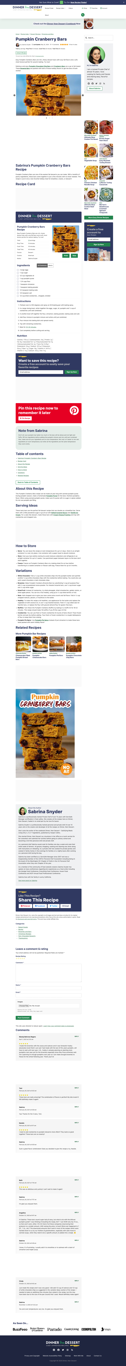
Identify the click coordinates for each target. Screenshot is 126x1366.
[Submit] (86, 38)
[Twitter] (96, 83)
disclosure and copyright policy (27, 919)
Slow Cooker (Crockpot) (90, 135)
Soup (85, 158)
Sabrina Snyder (26, 44)
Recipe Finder (49, 8)
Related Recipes (23, 475)
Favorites (94, 8)
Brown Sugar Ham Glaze (104, 139)
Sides (100, 202)
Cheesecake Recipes (21, 653)
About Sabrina (94, 88)
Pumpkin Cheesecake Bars (39, 656)
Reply (77, 1036)
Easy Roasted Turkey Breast (104, 162)
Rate (74, 256)
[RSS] (104, 83)
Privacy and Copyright (32, 1356)
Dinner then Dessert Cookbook (61, 24)
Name (18, 985)
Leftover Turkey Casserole (105, 184)
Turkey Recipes (103, 158)
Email (18, 992)
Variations (21, 473)
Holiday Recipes (53, 653)
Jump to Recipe (21, 53)
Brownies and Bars (48, 34)
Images (20, 1002)
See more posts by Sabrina (27, 880)
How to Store (22, 470)
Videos (71, 8)
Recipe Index (60, 8)
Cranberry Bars (59, 66)
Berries (20, 929)
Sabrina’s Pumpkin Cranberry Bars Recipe (32, 458)
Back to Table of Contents (28, 482)
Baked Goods (23, 927)
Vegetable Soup (90, 161)
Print (66, 256)
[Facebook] (92, 83)
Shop (85, 8)
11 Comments (55, 44)
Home (17, 34)
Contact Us (98, 1356)
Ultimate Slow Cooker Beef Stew (89, 207)
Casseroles (102, 180)
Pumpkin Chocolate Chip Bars (74, 656)
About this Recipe (24, 464)
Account (104, 8)
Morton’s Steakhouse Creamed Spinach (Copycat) (104, 209)
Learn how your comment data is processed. (58, 1026)
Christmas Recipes (24, 934)
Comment (20, 962)
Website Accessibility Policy (52, 1356)
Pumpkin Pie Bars (56, 655)
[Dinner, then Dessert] (63, 1343)
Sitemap (68, 1356)
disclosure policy (40, 56)
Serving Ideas (22, 467)
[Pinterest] (88, 83)
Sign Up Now (72, 372)
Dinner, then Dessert (27, 8)
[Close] (124, 2)
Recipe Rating (21, 956)
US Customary (42, 265)
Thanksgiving (23, 938)
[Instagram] (100, 83)
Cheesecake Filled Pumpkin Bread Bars (23, 657)
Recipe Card (22, 461)
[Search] (83, 15)
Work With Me (78, 1356)
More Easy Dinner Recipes (98, 218)
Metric (51, 265)
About (47, 15)
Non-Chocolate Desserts (26, 936)
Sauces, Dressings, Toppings (104, 136)
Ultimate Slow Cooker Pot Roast (91, 138)
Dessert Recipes (35, 34)
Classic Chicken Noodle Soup (90, 184)
